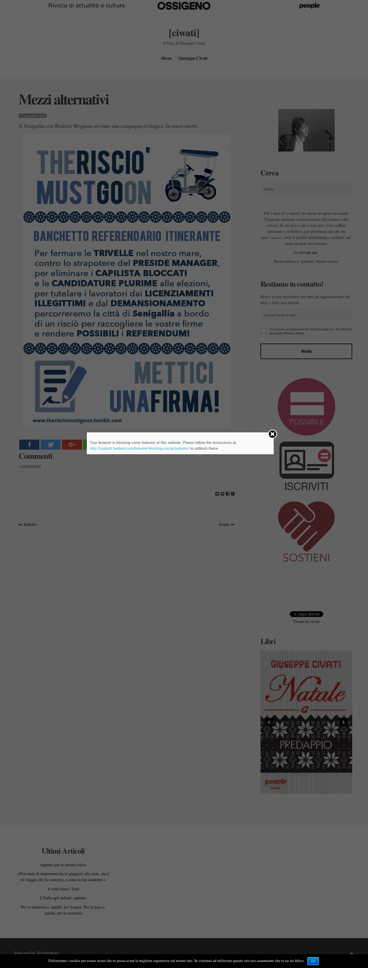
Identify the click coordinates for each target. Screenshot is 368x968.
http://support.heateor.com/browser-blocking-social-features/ (139, 448)
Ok (313, 961)
